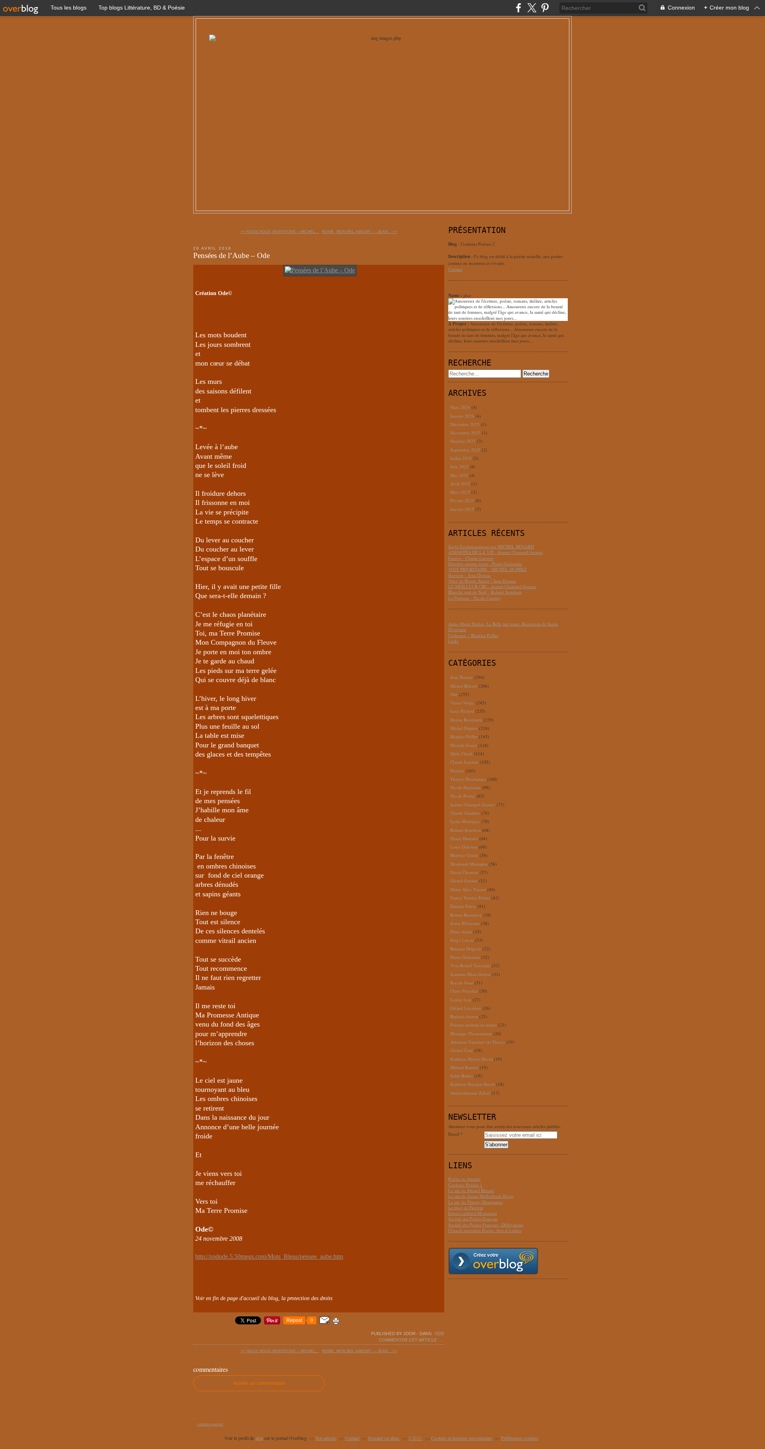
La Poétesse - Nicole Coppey (474, 598)
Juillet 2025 (461, 458)
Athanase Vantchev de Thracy (477, 1042)
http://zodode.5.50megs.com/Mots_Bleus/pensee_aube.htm (269, 1256)
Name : (455, 295)
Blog (452, 244)
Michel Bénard (463, 686)
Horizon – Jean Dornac (469, 575)
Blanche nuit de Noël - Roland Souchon (485, 592)
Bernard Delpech (465, 949)
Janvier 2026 (462, 416)
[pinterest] (545, 7)
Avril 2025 (460, 484)
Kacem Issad (461, 983)
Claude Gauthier (465, 813)
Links (453, 641)
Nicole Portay (462, 796)
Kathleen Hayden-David (472, 1084)
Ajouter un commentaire (259, 1383)
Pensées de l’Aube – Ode (231, 255)
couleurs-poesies (210, 1424)
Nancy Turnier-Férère (470, 898)
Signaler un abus (384, 1438)
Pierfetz (457, 771)
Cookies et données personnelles (461, 1438)
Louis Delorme (464, 847)
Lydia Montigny (465, 821)
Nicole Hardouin (465, 787)
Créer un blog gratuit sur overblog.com (493, 1261)
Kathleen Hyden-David (471, 1059)
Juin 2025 (460, 466)
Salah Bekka (461, 1076)
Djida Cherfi (461, 754)
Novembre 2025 (466, 433)
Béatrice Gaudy (464, 855)
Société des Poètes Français (473, 1219)
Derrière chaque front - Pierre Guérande (485, 564)
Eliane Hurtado (464, 838)
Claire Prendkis (464, 991)
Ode (439, 1333)
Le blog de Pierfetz (465, 1207)
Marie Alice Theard (468, 889)
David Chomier (464, 872)
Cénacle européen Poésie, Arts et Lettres (485, 1230)
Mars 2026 (460, 407)
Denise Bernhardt (466, 720)
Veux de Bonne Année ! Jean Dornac (482, 581)
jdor (259, 1438)
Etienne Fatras (463, 906)
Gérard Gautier (464, 881)
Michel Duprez (464, 728)
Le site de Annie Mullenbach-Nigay (481, 1196)
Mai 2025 (459, 475)
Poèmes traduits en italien (473, 1025)
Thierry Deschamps (468, 779)
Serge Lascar (462, 940)
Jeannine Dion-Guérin (470, 974)
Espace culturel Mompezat (472, 1213)
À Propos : (459, 324)
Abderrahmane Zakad (470, 1093)
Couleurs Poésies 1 (465, 1185)
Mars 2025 (460, 492)
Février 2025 (462, 500)
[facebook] (519, 7)
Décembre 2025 (465, 424)
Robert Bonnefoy (466, 915)
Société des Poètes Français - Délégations (485, 1225)
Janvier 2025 (462, 509)
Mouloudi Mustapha (469, 864)
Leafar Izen (460, 1000)
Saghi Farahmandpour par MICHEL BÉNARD (491, 546)
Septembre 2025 (466, 450)
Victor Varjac (462, 703)
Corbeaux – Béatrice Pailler (473, 635)
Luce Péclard (462, 711)
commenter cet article (408, 1340)
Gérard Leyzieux (465, 1008)
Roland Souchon (465, 830)
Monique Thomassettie (471, 1033)
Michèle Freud (463, 745)
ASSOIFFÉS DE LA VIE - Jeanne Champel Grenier (495, 552)
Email (453, 1134)
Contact (455, 269)
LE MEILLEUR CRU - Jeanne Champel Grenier (492, 586)
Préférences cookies (519, 1438)
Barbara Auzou (464, 1016)
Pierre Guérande (465, 957)
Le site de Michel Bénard (471, 1190)
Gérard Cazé (461, 1050)
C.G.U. (416, 1438)
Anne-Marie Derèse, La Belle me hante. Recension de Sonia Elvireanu (503, 626)
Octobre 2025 (463, 441)
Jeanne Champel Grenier (472, 805)
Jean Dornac (461, 677)
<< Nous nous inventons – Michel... (280, 231)
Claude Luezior (464, 762)
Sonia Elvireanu (465, 923)
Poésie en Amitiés (464, 1179)
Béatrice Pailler (464, 736)
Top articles (326, 1438)
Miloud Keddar (464, 1067)
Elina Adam (461, 932)
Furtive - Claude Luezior (471, 558)
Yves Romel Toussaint (470, 965)
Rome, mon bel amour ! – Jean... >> (359, 231)
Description (459, 256)
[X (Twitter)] (532, 7)
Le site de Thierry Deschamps (475, 1202)
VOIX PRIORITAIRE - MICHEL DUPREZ (487, 569)
